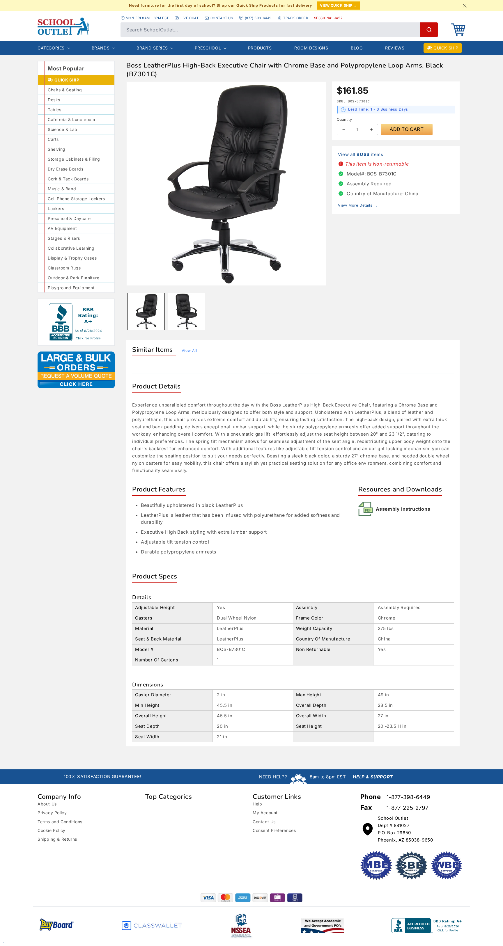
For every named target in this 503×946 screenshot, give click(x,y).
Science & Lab (62, 129)
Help (257, 803)
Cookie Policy (51, 830)
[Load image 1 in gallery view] (146, 311)
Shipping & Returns (57, 839)
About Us (47, 803)
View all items (360, 154)
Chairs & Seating (65, 89)
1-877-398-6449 (408, 797)
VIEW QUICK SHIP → (338, 5)
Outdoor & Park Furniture (73, 277)
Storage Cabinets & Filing (74, 159)
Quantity (344, 119)
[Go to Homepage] (76, 26)
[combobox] (279, 29)
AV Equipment (62, 228)
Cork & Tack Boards (68, 178)
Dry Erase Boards (66, 168)
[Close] (464, 5)
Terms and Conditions (60, 821)
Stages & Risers (64, 238)
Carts (53, 139)
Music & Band (62, 188)
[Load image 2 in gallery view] (186, 311)
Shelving (56, 149)
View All (189, 350)
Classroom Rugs (64, 267)
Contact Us (264, 821)
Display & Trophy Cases (72, 257)
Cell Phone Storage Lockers (76, 198)
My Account (265, 812)
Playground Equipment (71, 287)
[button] (458, 29)
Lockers (56, 208)
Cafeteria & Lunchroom (71, 119)
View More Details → (358, 205)
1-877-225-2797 (407, 808)
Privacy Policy (52, 812)
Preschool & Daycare (69, 218)
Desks (54, 99)
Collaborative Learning (71, 248)
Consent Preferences (274, 830)
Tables (54, 109)
